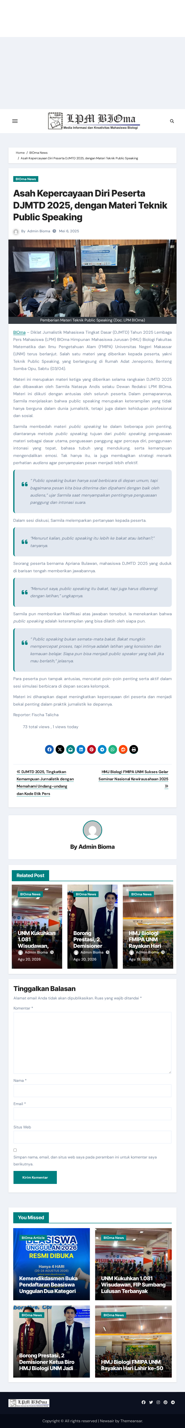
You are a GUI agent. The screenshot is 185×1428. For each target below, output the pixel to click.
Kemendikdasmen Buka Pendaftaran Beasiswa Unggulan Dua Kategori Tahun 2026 (48, 1287)
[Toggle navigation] (15, 121)
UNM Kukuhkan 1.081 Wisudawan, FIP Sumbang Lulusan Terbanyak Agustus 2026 (133, 1287)
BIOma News (26, 179)
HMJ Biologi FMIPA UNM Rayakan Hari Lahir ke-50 (145, 942)
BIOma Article (33, 1238)
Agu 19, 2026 (140, 959)
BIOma (19, 332)
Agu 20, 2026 (29, 959)
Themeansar (131, 1420)
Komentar (23, 1008)
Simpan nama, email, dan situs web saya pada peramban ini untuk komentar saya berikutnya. (85, 1160)
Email (19, 1103)
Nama (20, 1080)
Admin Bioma (38, 231)
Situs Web (22, 1127)
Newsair (107, 1420)
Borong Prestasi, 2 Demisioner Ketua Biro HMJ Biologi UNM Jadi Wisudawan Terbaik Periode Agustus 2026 (47, 1368)
